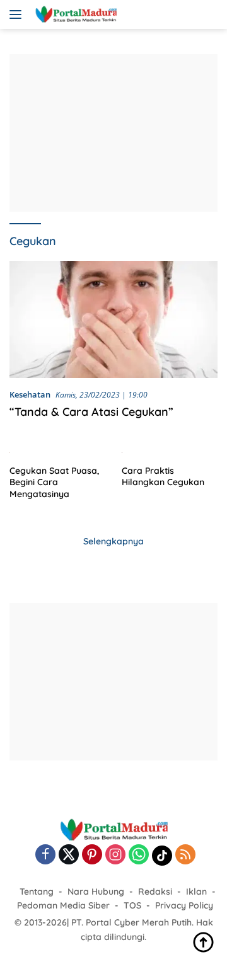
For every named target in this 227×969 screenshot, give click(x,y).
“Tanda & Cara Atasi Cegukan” (91, 411)
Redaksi (155, 891)
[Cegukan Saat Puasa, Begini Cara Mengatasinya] (57, 452)
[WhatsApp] (139, 855)
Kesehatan (29, 394)
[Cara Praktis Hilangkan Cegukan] (170, 452)
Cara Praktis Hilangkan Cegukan (163, 476)
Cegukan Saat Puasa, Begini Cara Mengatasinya (54, 482)
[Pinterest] (92, 855)
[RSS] (185, 855)
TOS (132, 905)
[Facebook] (45, 855)
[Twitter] (69, 855)
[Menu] (17, 14)
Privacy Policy (184, 905)
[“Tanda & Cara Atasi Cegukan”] (113, 319)
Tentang (37, 891)
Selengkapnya (113, 541)
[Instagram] (115, 855)
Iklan (196, 891)
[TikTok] (162, 856)
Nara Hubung (95, 891)
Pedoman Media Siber (63, 905)
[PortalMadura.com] (74, 14)
